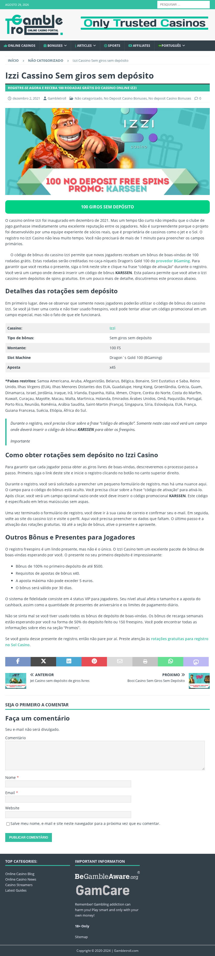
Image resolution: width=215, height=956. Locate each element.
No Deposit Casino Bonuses (125, 98)
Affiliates (141, 45)
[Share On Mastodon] (196, 661)
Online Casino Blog (19, 873)
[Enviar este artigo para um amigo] (119, 661)
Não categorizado (88, 98)
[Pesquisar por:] (183, 4)
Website (12, 807)
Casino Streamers (19, 884)
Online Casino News (20, 879)
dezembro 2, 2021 (26, 98)
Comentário (15, 737)
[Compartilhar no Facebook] (18, 661)
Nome (11, 777)
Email (10, 792)
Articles (84, 45)
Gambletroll (57, 98)
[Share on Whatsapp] (170, 661)
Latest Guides (15, 890)
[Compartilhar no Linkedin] (69, 661)
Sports (113, 45)
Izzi (112, 328)
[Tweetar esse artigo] (43, 661)
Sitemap (81, 936)
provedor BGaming (173, 260)
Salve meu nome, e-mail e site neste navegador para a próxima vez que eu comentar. (85, 823)
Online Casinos (21, 45)
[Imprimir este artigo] (145, 661)
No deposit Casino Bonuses (169, 98)
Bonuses (55, 45)
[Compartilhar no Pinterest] (94, 661)
